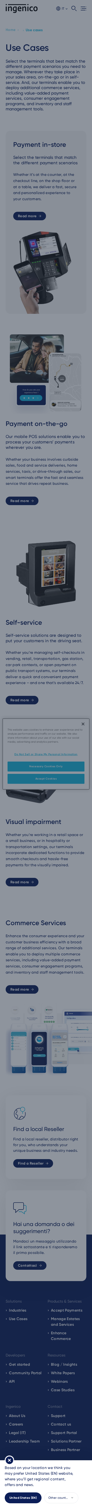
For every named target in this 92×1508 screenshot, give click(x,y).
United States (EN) (23, 1497)
